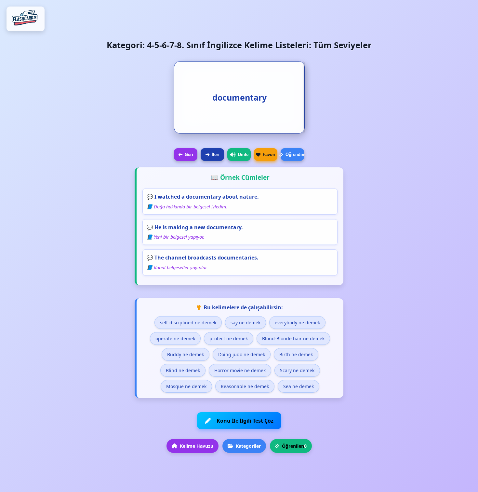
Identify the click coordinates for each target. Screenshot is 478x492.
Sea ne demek (298, 386)
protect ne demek (228, 338)
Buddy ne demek (185, 354)
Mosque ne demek (186, 386)
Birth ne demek (296, 354)
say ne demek (245, 322)
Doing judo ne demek (241, 354)
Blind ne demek (183, 370)
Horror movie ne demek (240, 370)
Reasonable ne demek (245, 386)
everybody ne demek (297, 322)
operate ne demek (175, 338)
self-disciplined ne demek (188, 322)
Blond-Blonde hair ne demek (293, 338)
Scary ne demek (297, 370)
